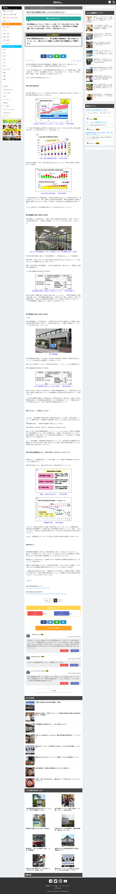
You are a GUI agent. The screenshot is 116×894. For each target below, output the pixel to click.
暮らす (5, 66)
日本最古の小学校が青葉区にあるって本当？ (97, 110)
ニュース (8, 21)
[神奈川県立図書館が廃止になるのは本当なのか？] (63, 56)
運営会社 (5, 103)
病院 (4, 72)
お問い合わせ (6, 112)
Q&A (4, 96)
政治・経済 (6, 27)
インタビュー (6, 43)
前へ (47, 600)
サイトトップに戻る (13, 8)
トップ (26, 7)
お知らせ (5, 86)
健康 (4, 79)
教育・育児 (6, 37)
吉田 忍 (79, 60)
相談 (4, 76)
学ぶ (4, 62)
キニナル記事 (9, 11)
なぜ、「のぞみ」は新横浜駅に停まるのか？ (97, 122)
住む (4, 59)
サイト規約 (6, 106)
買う (4, 52)
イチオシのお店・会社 (11, 17)
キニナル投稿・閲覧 (11, 14)
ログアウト (6, 116)
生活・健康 (6, 40)
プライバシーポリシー (9, 109)
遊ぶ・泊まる (6, 69)
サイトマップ (6, 99)
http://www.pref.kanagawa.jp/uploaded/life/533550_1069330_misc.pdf (46, 594)
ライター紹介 (6, 93)
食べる (5, 49)
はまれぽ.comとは (8, 89)
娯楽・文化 (6, 33)
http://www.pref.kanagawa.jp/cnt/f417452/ (38, 588)
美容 (4, 56)
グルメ (5, 30)
